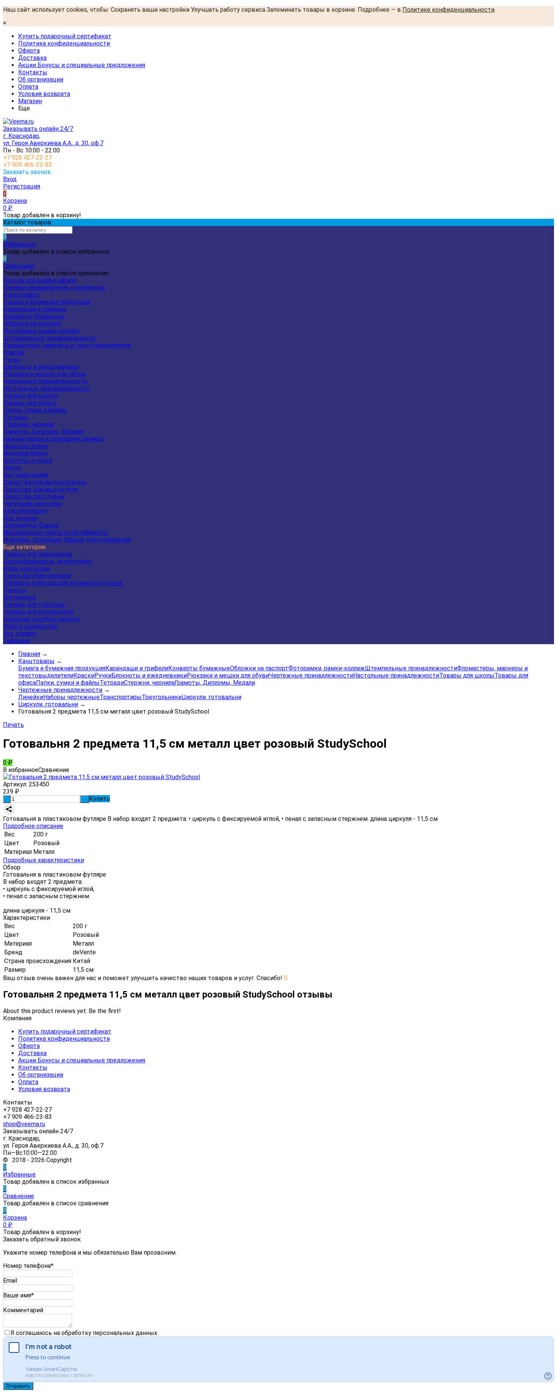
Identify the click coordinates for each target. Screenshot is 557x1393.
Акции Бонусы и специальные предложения (81, 65)
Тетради (15, 417)
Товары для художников (38, 611)
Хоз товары (20, 633)
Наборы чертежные (71, 697)
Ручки (11, 359)
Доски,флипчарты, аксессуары (47, 561)
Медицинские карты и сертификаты (55, 532)
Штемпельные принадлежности (49, 338)
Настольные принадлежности (46, 388)
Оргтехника (19, 597)
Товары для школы (30, 395)
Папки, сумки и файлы (35, 410)
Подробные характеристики (43, 860)
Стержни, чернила (28, 424)
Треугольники (161, 697)
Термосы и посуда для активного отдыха (62, 583)
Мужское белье (25, 446)
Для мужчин (20, 518)
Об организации (40, 79)
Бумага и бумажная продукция (46, 302)
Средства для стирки (33, 496)
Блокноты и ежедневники (40, 366)
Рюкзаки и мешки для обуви (44, 374)
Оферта (29, 50)
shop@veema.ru (24, 1124)
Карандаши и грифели (34, 309)
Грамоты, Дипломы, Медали (43, 431)
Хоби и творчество (30, 626)
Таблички (16, 640)
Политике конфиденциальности (448, 9)
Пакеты (14, 590)
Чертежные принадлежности (45, 381)
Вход (10, 179)
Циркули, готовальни (211, 697)
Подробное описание (33, 826)
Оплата (28, 86)
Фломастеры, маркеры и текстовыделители (67, 345)
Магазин (30, 101)
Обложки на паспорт (32, 323)
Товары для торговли (34, 604)
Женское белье (25, 453)
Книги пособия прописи (36, 575)
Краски (13, 352)
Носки (12, 467)
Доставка (32, 57)
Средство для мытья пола (40, 489)
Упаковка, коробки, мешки (41, 619)
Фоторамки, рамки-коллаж (41, 330)
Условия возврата (44, 93)
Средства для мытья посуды (45, 482)
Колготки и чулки (27, 460)
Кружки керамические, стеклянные (54, 287)
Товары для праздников (37, 554)
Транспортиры (121, 697)
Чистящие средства (32, 503)
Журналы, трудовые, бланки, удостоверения (67, 539)
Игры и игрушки (26, 568)
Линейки (30, 697)
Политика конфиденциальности (64, 43)
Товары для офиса (29, 402)
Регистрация (21, 186)
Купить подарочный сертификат (64, 36)
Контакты (32, 72)
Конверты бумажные (34, 316)
